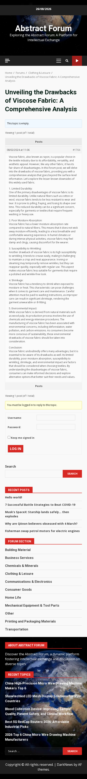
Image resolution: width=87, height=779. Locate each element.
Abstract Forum (43, 28)
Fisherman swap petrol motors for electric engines (42, 531)
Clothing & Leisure (19, 574)
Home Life (13, 597)
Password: (14, 427)
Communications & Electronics (28, 582)
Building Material (18, 550)
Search (10, 466)
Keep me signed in (22, 438)
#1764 (76, 150)
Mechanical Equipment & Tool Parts (32, 605)
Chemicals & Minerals (21, 566)
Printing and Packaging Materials (30, 621)
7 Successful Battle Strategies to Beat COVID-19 (40, 505)
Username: (15, 418)
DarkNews (65, 764)
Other (9, 613)
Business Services (19, 558)
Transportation (16, 629)
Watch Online (77, 61)
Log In (15, 448)
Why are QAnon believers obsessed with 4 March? (41, 524)
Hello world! (13, 497)
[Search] (67, 61)
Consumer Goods (18, 590)
